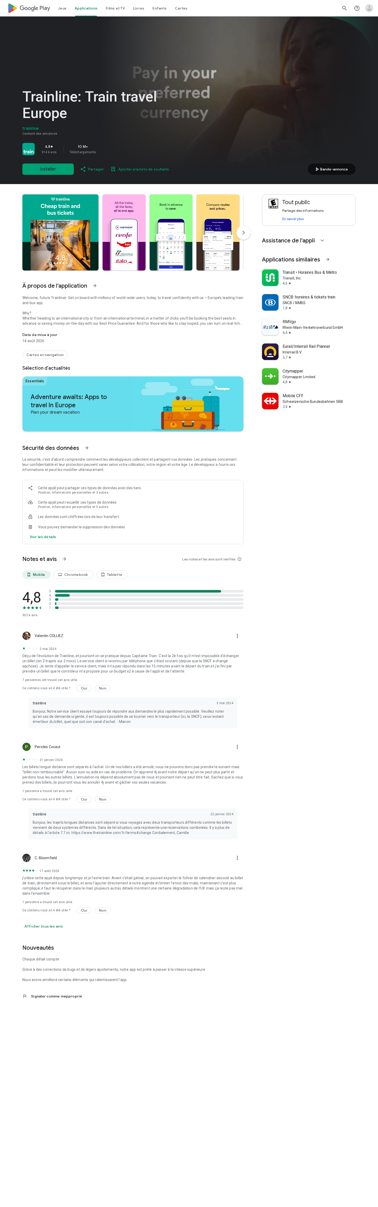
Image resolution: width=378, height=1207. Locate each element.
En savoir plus (293, 218)
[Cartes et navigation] (45, 355)
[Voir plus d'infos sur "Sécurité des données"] (86, 448)
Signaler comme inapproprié (52, 996)
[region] (94, 149)
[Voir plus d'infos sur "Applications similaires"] (327, 259)
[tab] (62, 8)
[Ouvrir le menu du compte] (369, 8)
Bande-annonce (331, 169)
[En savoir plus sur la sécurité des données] (43, 537)
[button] (60, 232)
